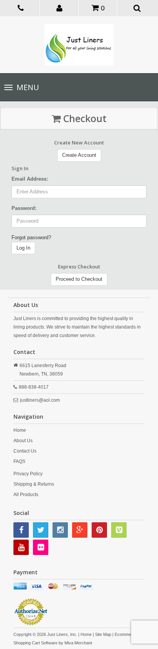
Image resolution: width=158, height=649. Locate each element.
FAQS (19, 461)
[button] (60, 7)
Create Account (79, 155)
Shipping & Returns (33, 484)
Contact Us (24, 451)
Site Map (103, 634)
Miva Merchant (78, 643)
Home (19, 430)
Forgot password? (31, 237)
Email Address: (30, 179)
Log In (23, 248)
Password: (24, 208)
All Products (25, 494)
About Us (23, 440)
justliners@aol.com (40, 400)
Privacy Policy (28, 473)
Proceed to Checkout (79, 279)
